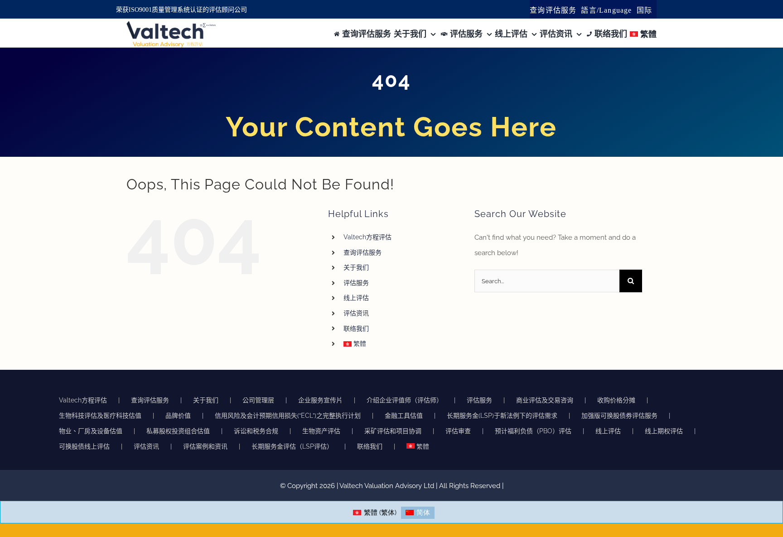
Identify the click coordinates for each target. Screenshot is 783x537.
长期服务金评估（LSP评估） (292, 446)
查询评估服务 (362, 252)
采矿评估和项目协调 (392, 431)
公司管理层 (258, 400)
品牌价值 (178, 415)
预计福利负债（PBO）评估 (533, 431)
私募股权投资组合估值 (178, 431)
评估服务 (356, 282)
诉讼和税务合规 (256, 431)
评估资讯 (356, 313)
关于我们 (356, 267)
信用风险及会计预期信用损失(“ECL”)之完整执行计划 (288, 415)
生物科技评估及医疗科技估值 (100, 415)
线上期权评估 (664, 431)
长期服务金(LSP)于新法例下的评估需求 (502, 415)
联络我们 (356, 328)
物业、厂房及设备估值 (90, 431)
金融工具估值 (404, 415)
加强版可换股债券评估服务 (619, 415)
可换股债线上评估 (84, 446)
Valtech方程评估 (367, 237)
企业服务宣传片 (320, 400)
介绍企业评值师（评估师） (405, 400)
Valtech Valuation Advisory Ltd (387, 486)
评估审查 (458, 431)
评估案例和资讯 (205, 446)
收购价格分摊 (616, 400)
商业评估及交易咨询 (544, 400)
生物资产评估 (321, 431)
